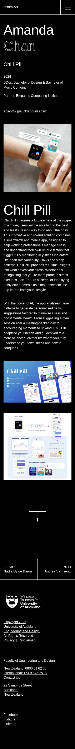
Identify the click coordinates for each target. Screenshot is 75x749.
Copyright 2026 (15, 622)
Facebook (11, 715)
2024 (7, 76)
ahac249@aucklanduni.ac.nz (25, 111)
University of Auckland (20, 626)
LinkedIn (10, 724)
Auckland (11, 690)
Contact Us (12, 677)
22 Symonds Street (18, 685)
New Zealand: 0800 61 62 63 (25, 668)
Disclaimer (27, 640)
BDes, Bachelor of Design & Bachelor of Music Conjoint (33, 85)
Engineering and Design (22, 631)
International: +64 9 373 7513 (25, 673)
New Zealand (14, 694)
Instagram (11, 719)
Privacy (9, 640)
